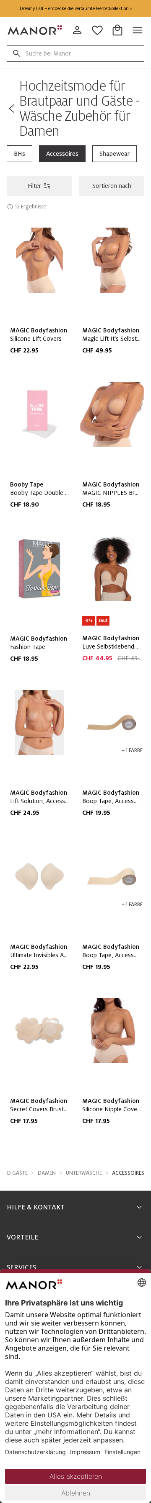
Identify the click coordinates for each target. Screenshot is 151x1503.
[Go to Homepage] (35, 30)
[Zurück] (11, 108)
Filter (34, 185)
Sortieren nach (111, 185)
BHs (19, 153)
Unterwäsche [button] (84, 1173)
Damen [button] (47, 1173)
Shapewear (114, 153)
